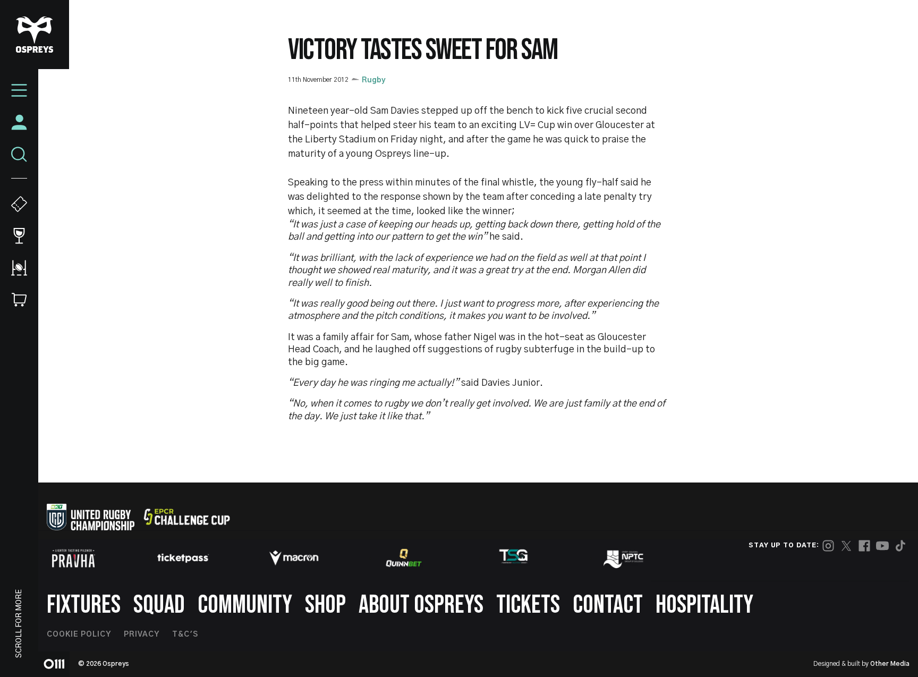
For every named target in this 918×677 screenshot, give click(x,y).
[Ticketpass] (183, 558)
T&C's (185, 634)
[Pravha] (73, 558)
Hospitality (704, 605)
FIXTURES (84, 605)
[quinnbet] (403, 558)
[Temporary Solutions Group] (513, 558)
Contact (608, 605)
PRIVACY (141, 634)
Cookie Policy (79, 634)
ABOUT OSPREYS (421, 605)
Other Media (890, 664)
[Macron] (293, 558)
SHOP (325, 605)
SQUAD (159, 605)
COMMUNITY (245, 605)
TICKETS (528, 605)
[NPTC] (624, 558)
